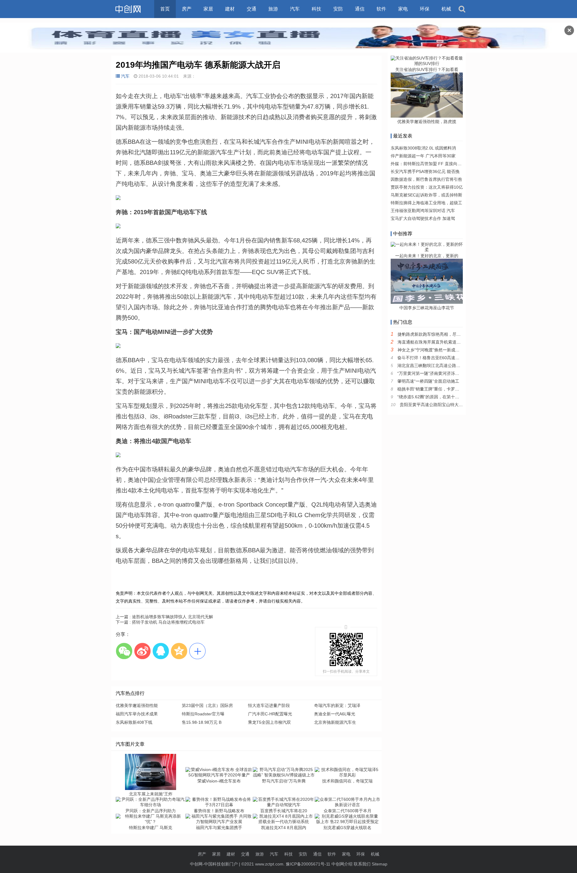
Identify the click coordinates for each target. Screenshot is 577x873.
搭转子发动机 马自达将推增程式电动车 (160, 622)
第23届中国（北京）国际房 (207, 705)
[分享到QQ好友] (160, 651)
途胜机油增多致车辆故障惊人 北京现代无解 (164, 616)
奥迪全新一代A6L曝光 (334, 713)
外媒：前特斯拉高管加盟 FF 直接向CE (427, 163)
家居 (208, 8)
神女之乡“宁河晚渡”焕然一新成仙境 (431, 349)
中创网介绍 (342, 864)
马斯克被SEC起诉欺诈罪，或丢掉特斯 (426, 195)
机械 (446, 8)
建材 (230, 8)
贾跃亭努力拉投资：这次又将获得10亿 (427, 187)
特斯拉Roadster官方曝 (203, 713)
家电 (403, 8)
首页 (165, 8)
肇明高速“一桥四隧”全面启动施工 (428, 381)
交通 (251, 8)
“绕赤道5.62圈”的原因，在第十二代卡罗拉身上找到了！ (449, 396)
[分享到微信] (124, 651)
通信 (360, 8)
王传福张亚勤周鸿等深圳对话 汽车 (423, 210)
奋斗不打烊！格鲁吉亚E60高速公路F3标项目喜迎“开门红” (451, 357)
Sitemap (379, 864)
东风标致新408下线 (134, 722)
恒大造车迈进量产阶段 (269, 705)
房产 (186, 8)
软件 (381, 8)
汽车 (295, 8)
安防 (338, 8)
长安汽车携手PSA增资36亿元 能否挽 (425, 171)
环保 (424, 8)
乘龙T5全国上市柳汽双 (269, 722)
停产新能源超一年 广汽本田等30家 (423, 155)
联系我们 (362, 864)
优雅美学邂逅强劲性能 (137, 705)
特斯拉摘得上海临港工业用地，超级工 (426, 202)
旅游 (273, 8)
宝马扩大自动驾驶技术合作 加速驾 (423, 218)
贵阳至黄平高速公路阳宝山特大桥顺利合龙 (440, 404)
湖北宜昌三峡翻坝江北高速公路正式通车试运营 (441, 365)
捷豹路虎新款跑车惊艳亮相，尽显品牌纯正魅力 (442, 334)
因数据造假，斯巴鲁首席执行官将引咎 (426, 179)
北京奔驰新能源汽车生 (335, 722)
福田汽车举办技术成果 (137, 713)
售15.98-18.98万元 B (201, 722)
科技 (316, 8)
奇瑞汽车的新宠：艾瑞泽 (337, 705)
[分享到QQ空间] (179, 651)
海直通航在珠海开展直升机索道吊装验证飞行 (440, 342)
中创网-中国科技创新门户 (214, 864)
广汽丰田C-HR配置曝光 (270, 713)
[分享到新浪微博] (142, 651)
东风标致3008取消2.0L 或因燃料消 (423, 148)
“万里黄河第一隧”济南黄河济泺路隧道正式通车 (440, 373)
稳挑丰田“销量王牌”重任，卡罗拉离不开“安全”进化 (444, 389)
